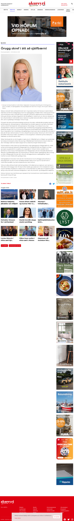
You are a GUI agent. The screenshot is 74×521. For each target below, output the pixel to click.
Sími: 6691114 (4, 507)
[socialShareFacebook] (50, 184)
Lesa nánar (18, 518)
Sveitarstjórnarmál (15, 245)
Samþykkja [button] (56, 516)
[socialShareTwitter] (54, 184)
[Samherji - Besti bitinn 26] (64, 285)
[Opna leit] (72, 3)
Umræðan (4, 245)
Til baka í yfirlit (6, 183)
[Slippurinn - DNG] (64, 474)
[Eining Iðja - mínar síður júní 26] (64, 197)
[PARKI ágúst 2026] (37, 26)
